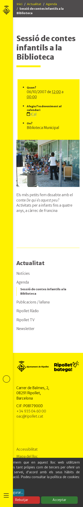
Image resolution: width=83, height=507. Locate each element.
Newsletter (25, 329)
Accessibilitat (27, 449)
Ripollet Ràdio (27, 311)
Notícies (23, 273)
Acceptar (59, 500)
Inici (19, 4)
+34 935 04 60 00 (31, 411)
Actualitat (34, 4)
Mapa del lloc (27, 456)
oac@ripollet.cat (29, 416)
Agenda (51, 4)
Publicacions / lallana (33, 302)
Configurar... (14, 492)
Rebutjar (21, 500)
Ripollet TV (25, 320)
